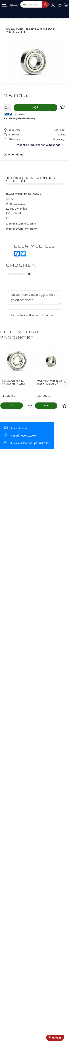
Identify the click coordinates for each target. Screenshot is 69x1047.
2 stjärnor (12, 274)
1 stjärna (9, 274)
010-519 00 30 (14, 11)
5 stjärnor (22, 274)
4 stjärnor (18, 274)
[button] (5, 5)
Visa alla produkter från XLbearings (38, 144)
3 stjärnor (15, 274)
